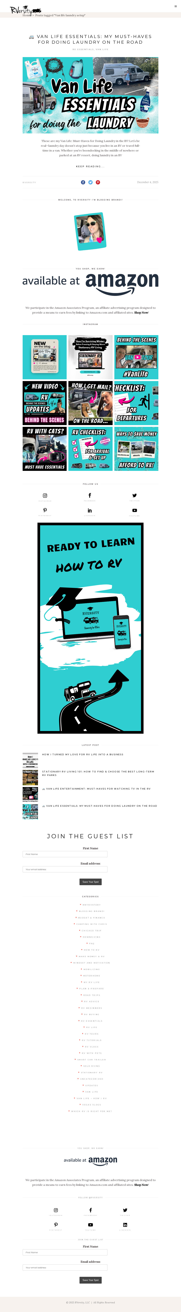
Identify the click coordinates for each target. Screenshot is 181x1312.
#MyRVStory (92, 905)
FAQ (92, 943)
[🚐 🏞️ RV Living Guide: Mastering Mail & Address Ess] (90, 403)
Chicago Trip (92, 931)
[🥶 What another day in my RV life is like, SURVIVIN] (90, 357)
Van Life (102, 49)
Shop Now (141, 312)
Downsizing (92, 937)
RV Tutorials (92, 1040)
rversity (29, 182)
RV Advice (92, 1001)
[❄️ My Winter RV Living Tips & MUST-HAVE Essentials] (45, 357)
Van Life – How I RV (92, 1098)
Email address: (91, 863)
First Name (90, 848)
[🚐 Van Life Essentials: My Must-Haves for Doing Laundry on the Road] (90, 95)
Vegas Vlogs (91, 1105)
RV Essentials (83, 49)
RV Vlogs (92, 1047)
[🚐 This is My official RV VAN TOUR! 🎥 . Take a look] (136, 357)
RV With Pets (92, 1053)
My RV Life (92, 982)
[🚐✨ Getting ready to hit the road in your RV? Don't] (136, 403)
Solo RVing (91, 1066)
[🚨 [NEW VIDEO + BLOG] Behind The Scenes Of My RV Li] (45, 403)
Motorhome (91, 976)
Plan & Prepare (91, 988)
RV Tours (92, 1034)
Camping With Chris (92, 924)
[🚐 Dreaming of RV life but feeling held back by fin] (136, 449)
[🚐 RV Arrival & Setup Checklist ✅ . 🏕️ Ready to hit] (90, 449)
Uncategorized (92, 1079)
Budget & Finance (91, 918)
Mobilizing (92, 969)
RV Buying (92, 1014)
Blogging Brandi (92, 911)
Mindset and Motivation (91, 963)
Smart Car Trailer (91, 1060)
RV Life (91, 1027)
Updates (91, 1085)
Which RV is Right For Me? (91, 1111)
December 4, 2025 (147, 182)
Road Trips (91, 995)
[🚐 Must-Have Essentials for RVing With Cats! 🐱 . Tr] (45, 449)
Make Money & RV (92, 956)
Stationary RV (92, 1072)
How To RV (92, 950)
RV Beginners (91, 1008)
